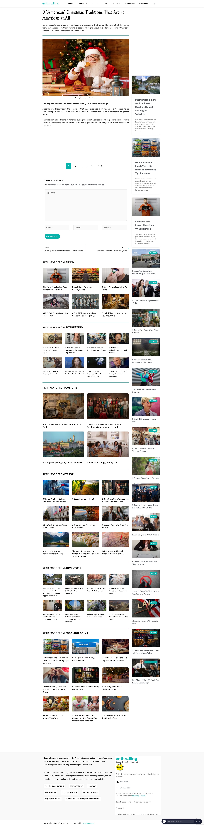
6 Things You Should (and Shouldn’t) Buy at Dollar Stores (144, 272)
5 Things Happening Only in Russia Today (62, 462)
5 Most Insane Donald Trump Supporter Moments (118, 373)
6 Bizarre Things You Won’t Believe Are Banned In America (145, 592)
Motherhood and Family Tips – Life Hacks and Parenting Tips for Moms (56, 660)
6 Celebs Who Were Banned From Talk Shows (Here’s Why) (145, 651)
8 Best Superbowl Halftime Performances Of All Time (142, 361)
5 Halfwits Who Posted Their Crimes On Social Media (145, 225)
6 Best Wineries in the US (83, 499)
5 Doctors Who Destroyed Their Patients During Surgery (96, 373)
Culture (94, 3)
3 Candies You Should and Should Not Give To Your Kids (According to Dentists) (84, 718)
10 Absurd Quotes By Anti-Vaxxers (145, 534)
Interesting (82, 3)
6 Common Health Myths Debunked (145, 478)
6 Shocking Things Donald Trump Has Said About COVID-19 (145, 506)
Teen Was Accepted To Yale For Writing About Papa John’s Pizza (51, 616)
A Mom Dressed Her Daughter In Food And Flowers (118, 590)
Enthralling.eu (50, 758)
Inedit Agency (88, 823)
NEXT (101, 165)
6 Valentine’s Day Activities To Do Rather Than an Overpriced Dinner (56, 689)
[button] (154, 3)
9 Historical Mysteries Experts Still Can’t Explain (51, 350)
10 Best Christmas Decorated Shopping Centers (143, 449)
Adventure (115, 3)
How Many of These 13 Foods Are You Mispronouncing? (145, 681)
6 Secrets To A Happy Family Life (102, 462)
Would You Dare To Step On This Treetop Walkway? (74, 590)
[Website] (114, 228)
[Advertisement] (85, 144)
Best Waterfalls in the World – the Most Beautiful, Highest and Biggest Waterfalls (145, 107)
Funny (70, 3)
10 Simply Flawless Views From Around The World (118, 616)
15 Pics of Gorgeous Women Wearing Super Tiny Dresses (74, 350)
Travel (104, 3)
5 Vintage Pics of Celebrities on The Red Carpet (118, 350)
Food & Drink (130, 3)
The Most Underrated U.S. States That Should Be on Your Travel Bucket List (85, 554)
